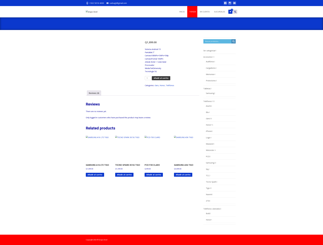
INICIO (182, 11)
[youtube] (234, 4)
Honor (162, 85)
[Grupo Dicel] (89, 11)
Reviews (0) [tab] (94, 93)
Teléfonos (170, 85)
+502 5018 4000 (96, 3)
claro (157, 85)
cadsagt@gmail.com (118, 3)
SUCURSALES (219, 11)
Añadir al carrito (161, 78)
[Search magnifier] (233, 41)
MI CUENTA (205, 11)
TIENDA (192, 11)
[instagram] (230, 4)
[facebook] (225, 4)
